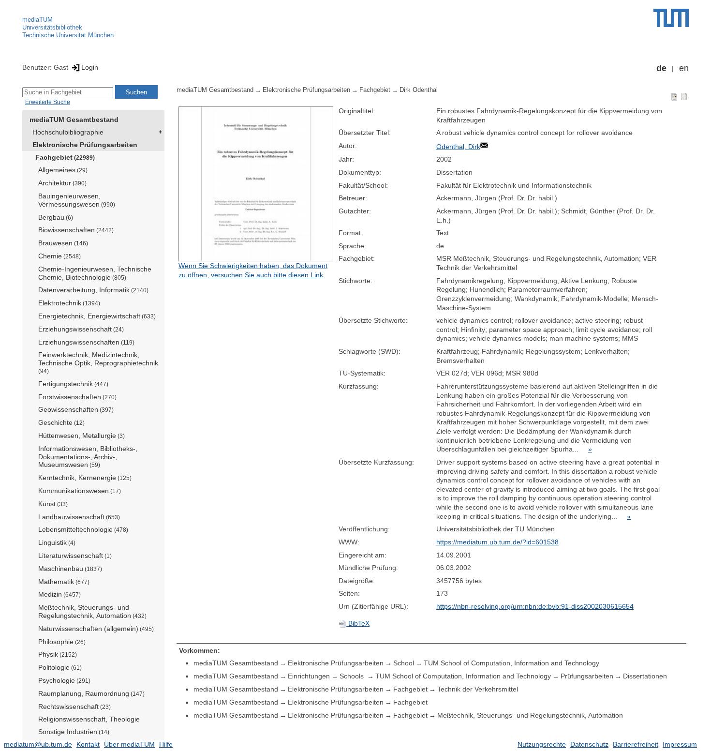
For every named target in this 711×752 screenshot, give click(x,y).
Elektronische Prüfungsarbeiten (84, 145)
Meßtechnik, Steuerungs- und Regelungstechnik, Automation (92, 611)
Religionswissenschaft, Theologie (89, 719)
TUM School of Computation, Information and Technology (511, 663)
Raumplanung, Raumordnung (91, 693)
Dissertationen (645, 676)
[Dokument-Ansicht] (674, 96)
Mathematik (63, 582)
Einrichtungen (309, 676)
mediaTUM (37, 19)
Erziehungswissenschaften (86, 342)
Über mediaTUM (129, 744)
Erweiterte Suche (47, 102)
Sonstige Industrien (73, 732)
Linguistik (56, 542)
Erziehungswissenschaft (81, 329)
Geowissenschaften (76, 409)
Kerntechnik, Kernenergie (85, 477)
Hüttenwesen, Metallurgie (81, 435)
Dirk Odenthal (419, 90)
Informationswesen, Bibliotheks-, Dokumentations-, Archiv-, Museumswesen (87, 457)
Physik (57, 654)
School (403, 663)
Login (89, 67)
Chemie (59, 256)
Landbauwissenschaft (79, 517)
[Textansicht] (684, 96)
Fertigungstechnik (73, 384)
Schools (353, 676)
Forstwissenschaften (77, 397)
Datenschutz (589, 744)
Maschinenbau (70, 568)
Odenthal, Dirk (458, 146)
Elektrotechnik (69, 303)
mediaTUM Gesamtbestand (74, 119)
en (684, 68)
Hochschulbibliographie (68, 132)
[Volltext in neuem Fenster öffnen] (256, 183)
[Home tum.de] (671, 18)
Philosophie (62, 642)
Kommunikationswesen (79, 491)
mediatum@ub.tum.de (38, 744)
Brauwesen (63, 243)
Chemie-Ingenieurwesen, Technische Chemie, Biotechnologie (94, 273)
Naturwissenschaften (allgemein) (96, 628)
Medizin (59, 594)
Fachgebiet (65, 157)
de (661, 68)
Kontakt (88, 744)
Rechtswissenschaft (74, 706)
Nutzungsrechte (542, 744)
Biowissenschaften (76, 230)
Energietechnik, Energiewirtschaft (97, 316)
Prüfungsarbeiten (587, 676)
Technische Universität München (68, 35)
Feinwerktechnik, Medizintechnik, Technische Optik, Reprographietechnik (98, 362)
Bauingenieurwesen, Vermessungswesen (76, 200)
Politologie (60, 667)
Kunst (53, 504)
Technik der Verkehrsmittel (477, 689)
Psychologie (64, 680)
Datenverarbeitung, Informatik (93, 290)
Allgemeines (63, 170)
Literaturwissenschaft (75, 555)
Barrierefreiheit (635, 744)
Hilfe (166, 744)
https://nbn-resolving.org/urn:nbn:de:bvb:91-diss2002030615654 (535, 606)
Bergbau (55, 217)
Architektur (62, 183)
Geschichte (61, 422)
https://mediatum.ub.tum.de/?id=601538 (497, 542)
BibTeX (358, 623)
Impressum (680, 744)
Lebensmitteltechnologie (83, 529)
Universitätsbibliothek (52, 27)
